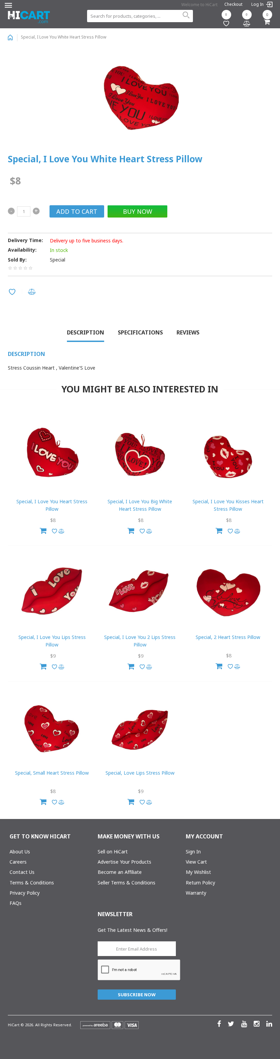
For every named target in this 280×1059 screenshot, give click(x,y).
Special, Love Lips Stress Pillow (140, 773)
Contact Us (22, 872)
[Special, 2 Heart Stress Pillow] (228, 591)
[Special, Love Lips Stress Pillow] (140, 727)
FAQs (16, 903)
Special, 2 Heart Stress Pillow (228, 637)
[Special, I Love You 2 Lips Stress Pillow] (140, 591)
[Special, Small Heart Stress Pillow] (52, 727)
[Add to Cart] (43, 530)
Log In (258, 4)
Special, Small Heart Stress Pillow (52, 773)
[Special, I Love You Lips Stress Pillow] (52, 591)
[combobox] (140, 16)
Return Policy (200, 882)
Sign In (193, 851)
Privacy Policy (25, 893)
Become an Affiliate (120, 872)
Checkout (233, 4)
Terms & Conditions (32, 882)
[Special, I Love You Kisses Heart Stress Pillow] (228, 456)
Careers (18, 862)
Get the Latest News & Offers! (132, 930)
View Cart (196, 862)
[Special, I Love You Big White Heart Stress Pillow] (140, 456)
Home (10, 37)
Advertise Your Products (124, 862)
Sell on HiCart (113, 851)
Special (57, 259)
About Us (20, 851)
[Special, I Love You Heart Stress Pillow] (52, 456)
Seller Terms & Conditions (126, 882)
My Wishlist (198, 872)
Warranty (196, 893)
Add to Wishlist (13, 292)
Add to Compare (33, 292)
